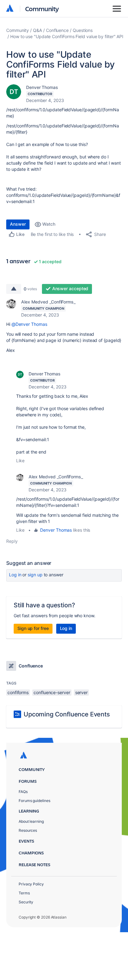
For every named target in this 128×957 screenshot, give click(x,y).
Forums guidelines (34, 800)
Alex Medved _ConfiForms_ (48, 301)
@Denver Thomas (29, 324)
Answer (18, 224)
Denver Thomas (42, 87)
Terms (24, 893)
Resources (28, 830)
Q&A (37, 30)
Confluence (57, 30)
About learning (31, 821)
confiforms (18, 692)
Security (26, 902)
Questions (83, 30)
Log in (15, 574)
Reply (12, 541)
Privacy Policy (31, 884)
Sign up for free (33, 628)
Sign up (35, 574)
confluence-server (52, 692)
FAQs (23, 791)
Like (20, 460)
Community (42, 8)
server (81, 692)
